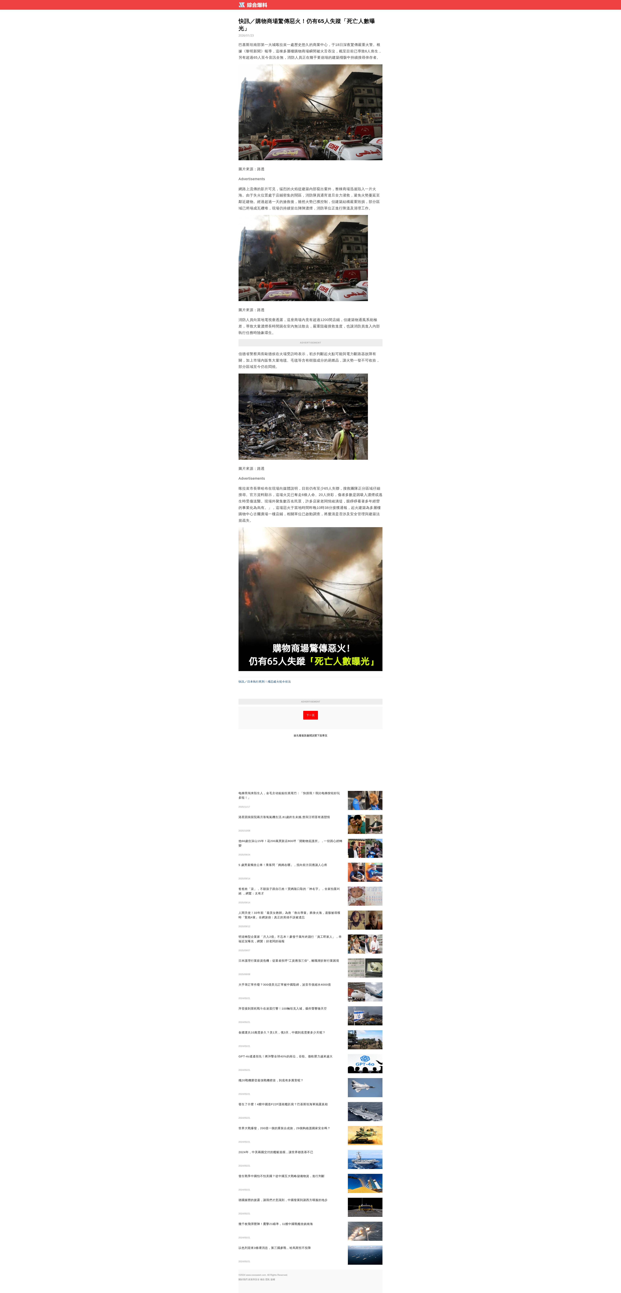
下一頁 (310, 715)
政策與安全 (254, 1279)
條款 (262, 1279)
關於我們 (243, 1279)
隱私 (267, 1279)
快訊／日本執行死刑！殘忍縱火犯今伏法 (265, 681)
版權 (273, 1279)
